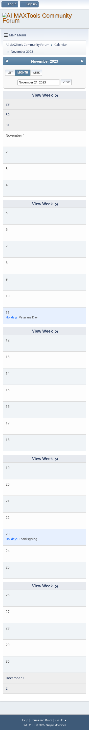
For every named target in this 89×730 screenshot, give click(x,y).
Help (25, 720)
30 (8, 114)
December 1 (15, 678)
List (10, 72)
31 (8, 125)
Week (36, 72)
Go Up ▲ (61, 720)
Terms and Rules (41, 720)
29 (8, 104)
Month (22, 72)
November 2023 (44, 61)
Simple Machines (56, 725)
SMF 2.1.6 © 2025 (33, 725)
